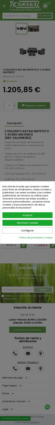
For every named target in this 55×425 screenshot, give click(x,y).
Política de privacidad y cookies (36, 237)
